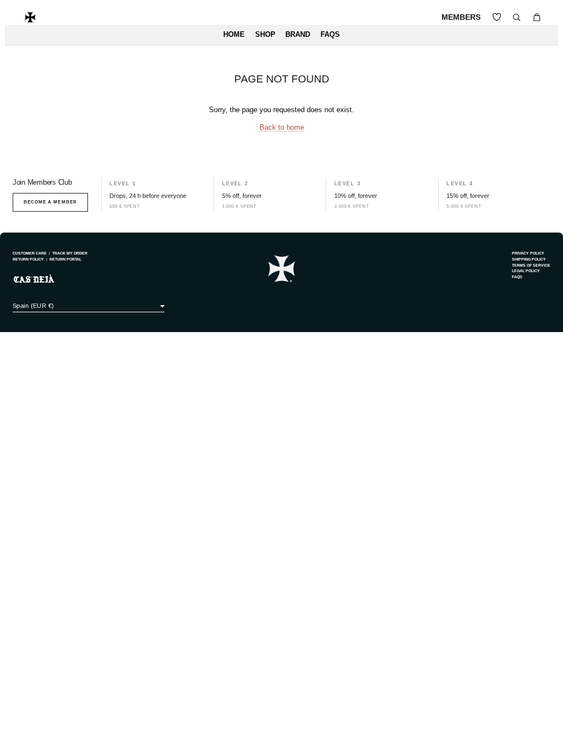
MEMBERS (461, 17)
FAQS (330, 34)
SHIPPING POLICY (529, 259)
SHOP (265, 34)
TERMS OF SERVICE (531, 265)
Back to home (282, 127)
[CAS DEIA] (30, 17)
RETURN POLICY (28, 259)
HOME (234, 34)
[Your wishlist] (497, 17)
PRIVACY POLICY (528, 253)
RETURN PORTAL (65, 259)
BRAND (297, 34)
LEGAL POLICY (526, 270)
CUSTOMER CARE (30, 253)
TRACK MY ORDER (69, 253)
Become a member (50, 202)
